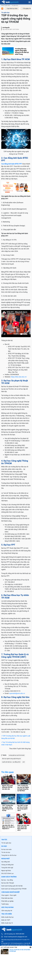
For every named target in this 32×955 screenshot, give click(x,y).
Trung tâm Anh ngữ (7, 867)
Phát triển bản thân (7, 898)
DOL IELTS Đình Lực (7, 873)
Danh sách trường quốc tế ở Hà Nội (12, 886)
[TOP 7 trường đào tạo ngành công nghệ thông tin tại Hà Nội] (8, 803)
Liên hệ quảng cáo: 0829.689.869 (14, 934)
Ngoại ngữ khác (6, 870)
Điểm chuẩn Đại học (7, 917)
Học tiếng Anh (5, 862)
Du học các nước (6, 849)
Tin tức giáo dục (6, 843)
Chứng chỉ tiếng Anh (7, 865)
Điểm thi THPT (5, 920)
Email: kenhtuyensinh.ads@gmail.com (15, 936)
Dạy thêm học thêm (12, 8)
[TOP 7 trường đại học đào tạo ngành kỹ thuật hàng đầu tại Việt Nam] (24, 783)
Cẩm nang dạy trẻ (6, 910)
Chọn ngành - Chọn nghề (8, 895)
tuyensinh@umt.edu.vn (17, 693)
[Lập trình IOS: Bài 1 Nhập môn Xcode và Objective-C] (8, 823)
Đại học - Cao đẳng (7, 880)
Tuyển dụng (4, 904)
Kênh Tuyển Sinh (5, 5)
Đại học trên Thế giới (7, 883)
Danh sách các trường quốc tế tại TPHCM (13, 889)
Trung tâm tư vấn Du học (8, 855)
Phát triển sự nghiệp (7, 901)
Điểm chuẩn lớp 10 (7, 923)
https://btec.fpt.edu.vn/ (19, 377)
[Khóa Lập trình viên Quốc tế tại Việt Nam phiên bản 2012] (24, 823)
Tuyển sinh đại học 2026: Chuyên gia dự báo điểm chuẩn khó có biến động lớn (20, 950)
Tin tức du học (5, 852)
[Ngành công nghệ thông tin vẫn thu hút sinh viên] (8, 783)
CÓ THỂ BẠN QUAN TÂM (9, 947)
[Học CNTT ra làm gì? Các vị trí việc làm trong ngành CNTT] (24, 803)
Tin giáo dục (15, 5)
